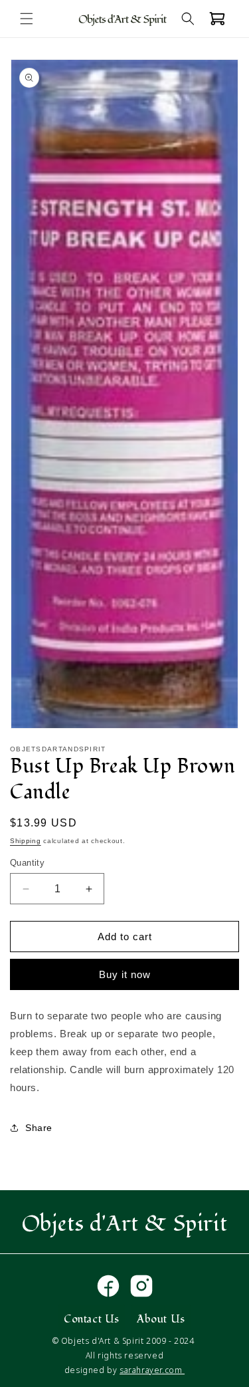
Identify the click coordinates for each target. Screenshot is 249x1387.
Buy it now (125, 974)
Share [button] (38, 1127)
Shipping (25, 840)
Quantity (27, 863)
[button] (26, 18)
